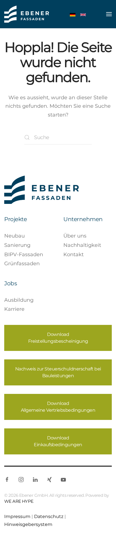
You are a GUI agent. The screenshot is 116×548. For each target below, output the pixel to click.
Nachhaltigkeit (82, 245)
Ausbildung (19, 300)
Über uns (74, 236)
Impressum (17, 516)
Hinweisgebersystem (28, 524)
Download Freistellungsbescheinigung (58, 338)
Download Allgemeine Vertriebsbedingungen (58, 407)
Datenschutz (48, 516)
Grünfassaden (22, 263)
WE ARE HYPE (18, 501)
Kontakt (73, 254)
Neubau (14, 236)
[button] (109, 14)
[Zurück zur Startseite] (26, 14)
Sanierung (17, 245)
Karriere (14, 309)
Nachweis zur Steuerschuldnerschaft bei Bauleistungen (58, 372)
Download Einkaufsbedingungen (58, 441)
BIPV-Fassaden (23, 254)
